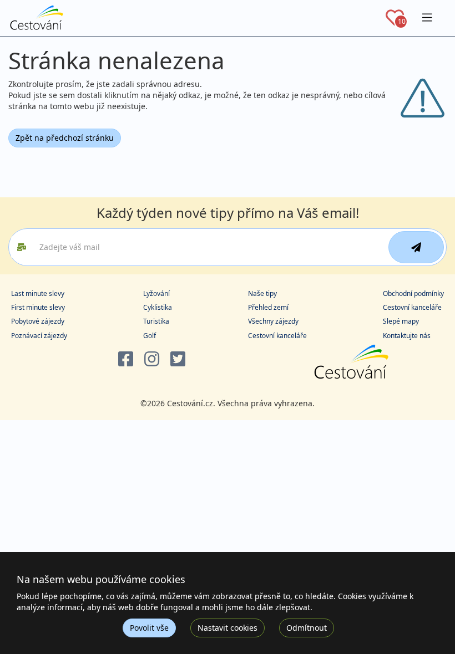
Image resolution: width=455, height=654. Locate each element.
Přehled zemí (268, 307)
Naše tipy (262, 293)
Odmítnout (306, 627)
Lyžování (156, 293)
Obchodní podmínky (413, 293)
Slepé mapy (401, 321)
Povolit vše (149, 627)
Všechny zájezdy (273, 321)
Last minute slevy (37, 293)
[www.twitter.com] (178, 359)
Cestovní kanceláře (277, 335)
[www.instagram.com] (152, 359)
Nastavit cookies (227, 627)
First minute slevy (38, 307)
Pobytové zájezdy (37, 321)
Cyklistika (157, 307)
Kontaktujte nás (407, 335)
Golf (149, 335)
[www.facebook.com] (126, 359)
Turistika (156, 321)
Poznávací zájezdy (39, 335)
